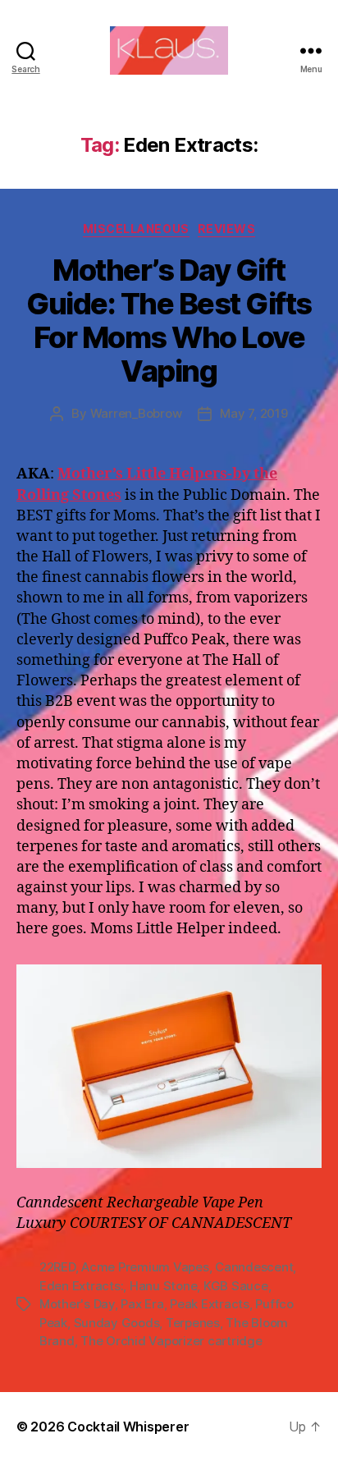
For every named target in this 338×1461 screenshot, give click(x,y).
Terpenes (193, 1322)
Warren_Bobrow (136, 413)
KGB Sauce (235, 1286)
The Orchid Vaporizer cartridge (171, 1341)
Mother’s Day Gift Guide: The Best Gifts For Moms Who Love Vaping (169, 320)
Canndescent (254, 1267)
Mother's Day (77, 1304)
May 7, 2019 (253, 413)
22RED (57, 1267)
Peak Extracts (209, 1304)
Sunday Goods (117, 1322)
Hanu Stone (163, 1286)
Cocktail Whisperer (128, 1426)
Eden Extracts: (81, 1286)
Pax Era (142, 1304)
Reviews (227, 229)
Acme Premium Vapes (144, 1267)
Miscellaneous (136, 229)
